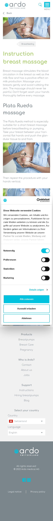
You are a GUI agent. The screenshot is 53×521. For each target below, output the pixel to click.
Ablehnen (27, 318)
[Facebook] (24, 480)
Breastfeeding (27, 44)
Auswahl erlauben (26, 308)
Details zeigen (36, 289)
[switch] (45, 259)
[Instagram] (29, 480)
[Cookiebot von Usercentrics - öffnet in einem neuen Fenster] (37, 200)
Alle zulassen (26, 299)
